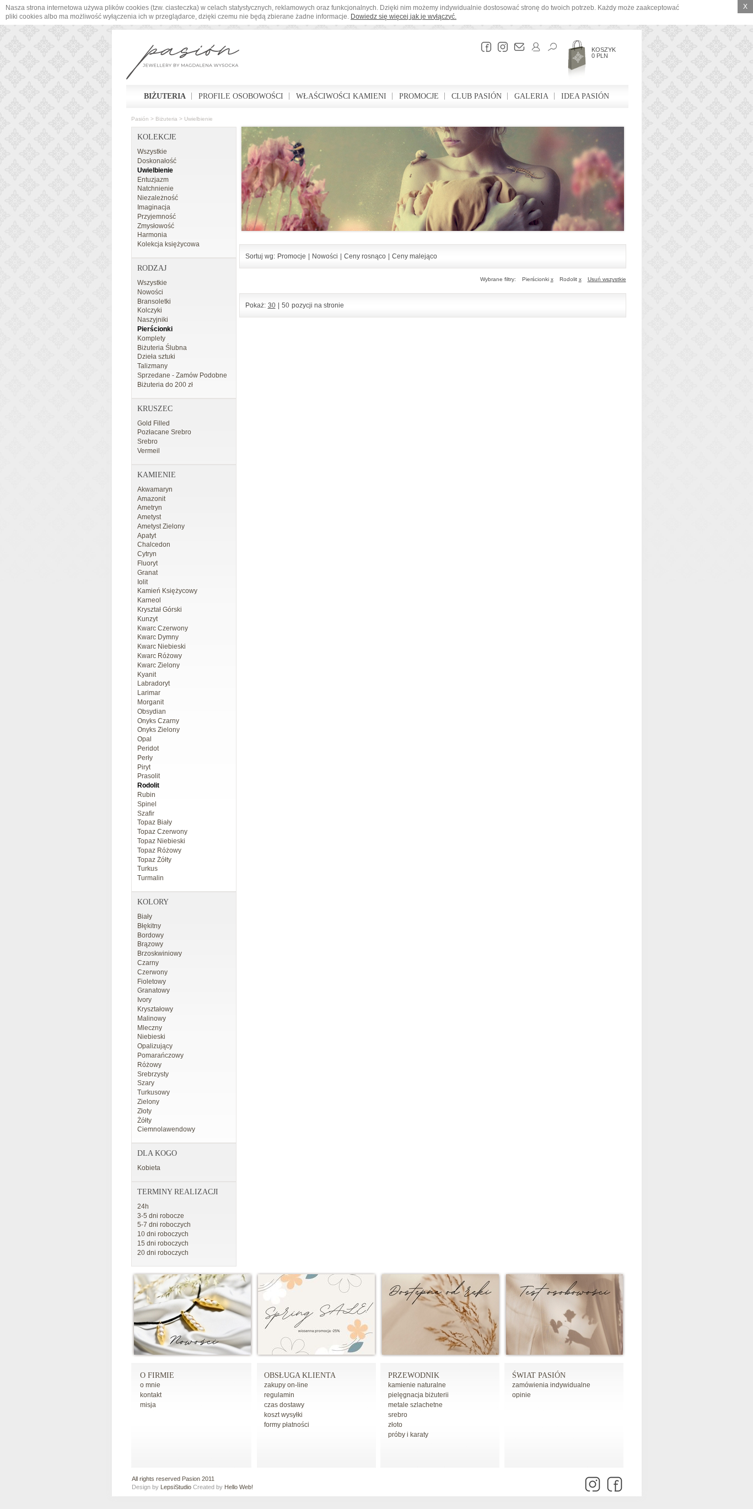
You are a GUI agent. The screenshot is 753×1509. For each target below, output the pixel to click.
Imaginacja (153, 207)
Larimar (148, 693)
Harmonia (152, 235)
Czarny (148, 963)
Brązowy (150, 944)
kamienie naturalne (417, 1385)
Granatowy (153, 990)
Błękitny (149, 926)
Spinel (147, 804)
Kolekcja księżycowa (168, 244)
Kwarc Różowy (159, 656)
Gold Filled (153, 423)
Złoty (144, 1111)
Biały (144, 916)
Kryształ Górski (159, 609)
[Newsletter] (516, 46)
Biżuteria (165, 96)
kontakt (151, 1395)
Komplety (151, 338)
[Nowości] (192, 1352)
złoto (395, 1425)
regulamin (279, 1395)
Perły (145, 758)
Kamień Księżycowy (167, 591)
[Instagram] (500, 46)
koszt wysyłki (283, 1415)
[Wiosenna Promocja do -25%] (316, 1352)
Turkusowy (153, 1092)
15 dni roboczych (163, 1243)
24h (143, 1206)
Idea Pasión (585, 96)
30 (272, 305)
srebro (397, 1415)
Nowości (150, 292)
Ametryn (149, 507)
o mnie (150, 1385)
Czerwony (152, 972)
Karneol (149, 600)
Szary (145, 1083)
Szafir (145, 813)
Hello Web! (238, 1487)
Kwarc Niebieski (161, 646)
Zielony (148, 1102)
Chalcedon (153, 544)
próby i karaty (408, 1434)
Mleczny (149, 1028)
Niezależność (157, 198)
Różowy (149, 1065)
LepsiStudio (175, 1487)
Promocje (419, 96)
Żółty (144, 1120)
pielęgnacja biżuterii (418, 1395)
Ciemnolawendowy (166, 1129)
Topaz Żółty (154, 860)
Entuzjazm (153, 180)
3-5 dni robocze (160, 1216)
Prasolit (148, 776)
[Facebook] (483, 46)
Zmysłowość (155, 226)
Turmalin (150, 878)
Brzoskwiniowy (159, 953)
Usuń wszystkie (607, 279)
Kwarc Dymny (158, 637)
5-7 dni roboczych (164, 1224)
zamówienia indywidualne (551, 1385)
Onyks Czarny (158, 721)
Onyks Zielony (158, 730)
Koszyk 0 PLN (603, 52)
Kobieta (148, 1168)
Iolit (142, 582)
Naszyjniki (152, 320)
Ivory (144, 1000)
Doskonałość (156, 161)
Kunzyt (147, 619)
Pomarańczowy (160, 1055)
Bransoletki (154, 301)
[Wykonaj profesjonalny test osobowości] (564, 1352)
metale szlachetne (415, 1405)
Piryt (143, 767)
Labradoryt (153, 683)
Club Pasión (476, 96)
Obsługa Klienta (300, 1375)
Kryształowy (155, 1009)
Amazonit (151, 499)
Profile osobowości (240, 96)
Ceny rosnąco (365, 256)
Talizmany (152, 366)
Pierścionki (155, 329)
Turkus (147, 868)
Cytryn (147, 554)
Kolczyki (149, 310)
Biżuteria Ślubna (162, 348)
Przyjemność (156, 216)
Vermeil (148, 451)
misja (148, 1405)
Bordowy (150, 935)
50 (285, 305)
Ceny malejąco (414, 256)
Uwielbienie (198, 119)
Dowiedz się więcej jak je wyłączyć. (403, 16)
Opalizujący (155, 1046)
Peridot (148, 748)
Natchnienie (155, 188)
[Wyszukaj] (549, 46)
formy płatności (286, 1425)
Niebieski (151, 1037)
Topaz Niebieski (161, 841)
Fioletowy (151, 981)
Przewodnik (413, 1375)
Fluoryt (147, 563)
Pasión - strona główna (182, 63)
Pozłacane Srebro (164, 432)
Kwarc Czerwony (162, 628)
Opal (144, 739)
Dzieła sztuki (156, 356)
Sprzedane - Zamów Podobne (182, 375)
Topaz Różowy (159, 850)
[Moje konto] (533, 46)
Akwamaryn (155, 489)
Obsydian (151, 711)
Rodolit (148, 785)
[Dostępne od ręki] (440, 1352)
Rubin (146, 795)
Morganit (150, 702)
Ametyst (149, 517)
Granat (147, 572)
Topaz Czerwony (162, 832)
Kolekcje (156, 137)
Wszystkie (152, 151)
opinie (521, 1395)
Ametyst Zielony (161, 526)
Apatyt (146, 536)
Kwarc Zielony (158, 665)
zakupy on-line (286, 1385)
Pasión (140, 119)
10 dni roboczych (163, 1234)
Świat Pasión (539, 1375)
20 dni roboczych (163, 1253)
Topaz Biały (154, 822)
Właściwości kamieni (341, 96)
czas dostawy (284, 1405)
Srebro (147, 441)
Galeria (531, 96)
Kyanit (146, 674)
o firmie (157, 1375)
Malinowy (151, 1018)
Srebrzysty (153, 1074)
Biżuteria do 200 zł (165, 385)
